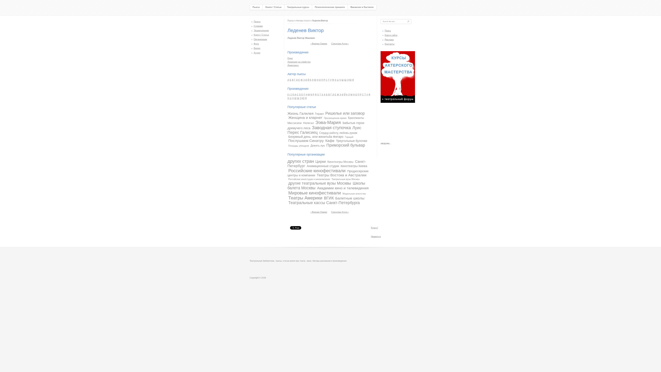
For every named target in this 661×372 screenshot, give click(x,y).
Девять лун (318, 145)
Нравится (376, 236)
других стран (300, 161)
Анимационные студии (323, 166)
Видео (257, 48)
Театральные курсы (298, 7)
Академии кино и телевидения (343, 188)
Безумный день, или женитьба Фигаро (315, 136)
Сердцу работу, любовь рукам (338, 132)
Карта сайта (391, 35)
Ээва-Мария (328, 122)
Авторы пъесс (303, 20)
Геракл (319, 113)
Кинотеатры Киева (354, 166)
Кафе (329, 141)
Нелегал (308, 123)
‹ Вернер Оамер (319, 43)
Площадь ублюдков (298, 145)
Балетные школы (349, 198)
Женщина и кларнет (305, 118)
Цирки (320, 161)
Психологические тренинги (330, 7)
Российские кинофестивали (317, 170)
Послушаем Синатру (306, 141)
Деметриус (293, 65)
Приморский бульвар (345, 145)
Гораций (349, 137)
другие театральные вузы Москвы (319, 183)
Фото (256, 44)
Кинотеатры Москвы (340, 161)
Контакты (389, 44)
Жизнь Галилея (300, 113)
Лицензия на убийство (299, 62)
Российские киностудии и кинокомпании (309, 179)
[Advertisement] (398, 123)
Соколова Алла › (340, 43)
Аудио (257, 52)
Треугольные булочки (351, 141)
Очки (290, 58)
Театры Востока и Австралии (341, 175)
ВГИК (329, 198)
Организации (260, 39)
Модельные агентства (354, 193)
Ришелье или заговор (345, 113)
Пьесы (256, 7)
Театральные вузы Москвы (346, 179)
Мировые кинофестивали (314, 192)
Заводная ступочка (331, 127)
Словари (258, 26)
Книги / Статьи (273, 7)
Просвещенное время (335, 118)
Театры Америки (305, 197)
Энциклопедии (261, 30)
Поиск (388, 30)
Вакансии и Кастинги (362, 7)
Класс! (374, 227)
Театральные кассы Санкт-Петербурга (324, 202)
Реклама (389, 39)
